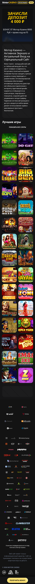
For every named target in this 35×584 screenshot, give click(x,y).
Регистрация (22, 2)
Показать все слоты (17, 127)
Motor (9, 2)
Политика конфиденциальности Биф (17, 545)
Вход (31, 2)
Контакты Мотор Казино (17, 547)
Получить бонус (17, 580)
